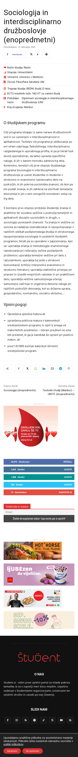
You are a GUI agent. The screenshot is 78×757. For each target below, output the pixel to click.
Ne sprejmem (32, 751)
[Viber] (68, 368)
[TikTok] (43, 720)
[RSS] (25, 720)
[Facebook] (18, 368)
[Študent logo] (39, 657)
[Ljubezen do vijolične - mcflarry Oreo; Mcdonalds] (39, 587)
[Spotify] (34, 720)
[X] (27, 368)
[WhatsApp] (35, 368)
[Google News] (70, 720)
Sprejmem (12, 751)
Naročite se (65, 492)
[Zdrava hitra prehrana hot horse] (33, 561)
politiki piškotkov (13, 744)
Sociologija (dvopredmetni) (20, 390)
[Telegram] (60, 368)
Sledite (68, 469)
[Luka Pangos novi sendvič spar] (33, 609)
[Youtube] (61, 720)
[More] (46, 54)
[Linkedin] (43, 368)
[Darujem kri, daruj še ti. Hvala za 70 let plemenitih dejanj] (31, 450)
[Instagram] (16, 720)
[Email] (52, 368)
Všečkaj (67, 461)
